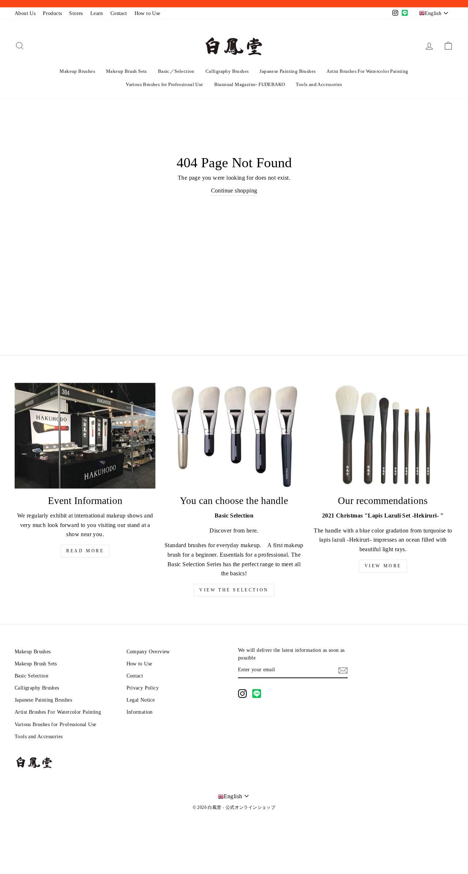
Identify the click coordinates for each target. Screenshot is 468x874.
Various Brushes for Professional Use (164, 84)
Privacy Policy (143, 688)
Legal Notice (141, 700)
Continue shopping (234, 190)
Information (140, 712)
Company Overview (148, 651)
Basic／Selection (176, 71)
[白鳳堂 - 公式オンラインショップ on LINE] (256, 693)
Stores (76, 13)
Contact (118, 13)
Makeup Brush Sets (126, 71)
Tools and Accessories (319, 84)
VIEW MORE (383, 565)
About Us (25, 13)
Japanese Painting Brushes (288, 71)
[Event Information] (85, 436)
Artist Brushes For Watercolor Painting (367, 71)
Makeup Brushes (77, 71)
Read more (85, 550)
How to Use (148, 13)
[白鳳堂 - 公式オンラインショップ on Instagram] (242, 693)
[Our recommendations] (383, 436)
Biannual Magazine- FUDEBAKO (249, 84)
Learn (96, 13)
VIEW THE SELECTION (234, 590)
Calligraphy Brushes (227, 71)
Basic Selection (31, 676)
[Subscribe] (343, 670)
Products (52, 13)
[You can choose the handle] (233, 436)
